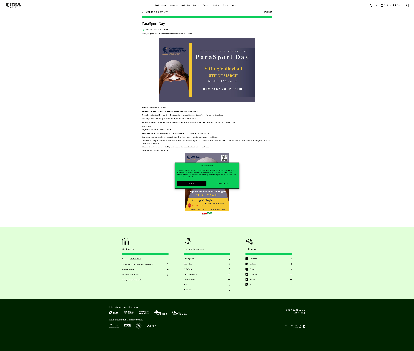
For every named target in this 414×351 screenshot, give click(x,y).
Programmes (173, 5)
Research (206, 5)
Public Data (188, 269)
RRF (185, 285)
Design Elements (189, 279)
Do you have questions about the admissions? (137, 264)
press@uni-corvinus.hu (134, 280)
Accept (191, 183)
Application (185, 5)
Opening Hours (189, 259)
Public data (187, 290)
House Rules (188, 264)
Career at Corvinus (190, 274)
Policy (303, 313)
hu (406, 5)
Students (216, 5)
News (233, 5)
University (196, 5)
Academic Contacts (128, 269)
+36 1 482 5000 (135, 259)
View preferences (222, 183)
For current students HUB (131, 274)
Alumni (225, 5)
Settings (296, 313)
